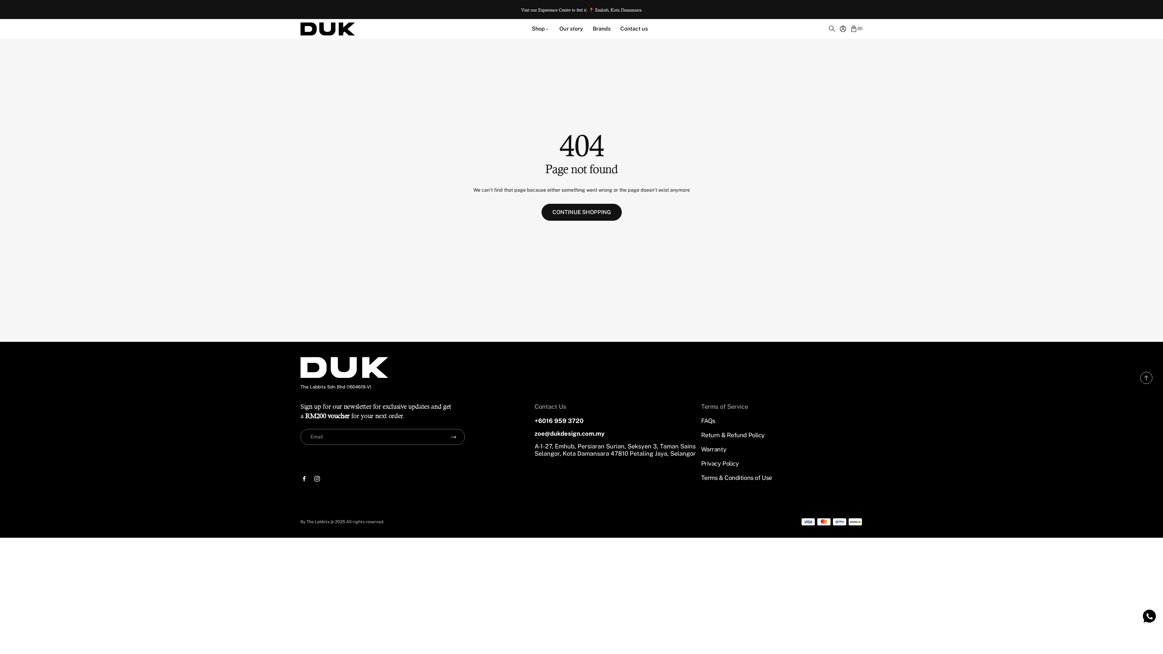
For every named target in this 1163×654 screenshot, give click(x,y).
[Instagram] (317, 479)
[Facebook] (304, 478)
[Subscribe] (453, 437)
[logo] (327, 28)
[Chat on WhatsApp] (1149, 616)
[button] (832, 28)
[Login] (843, 28)
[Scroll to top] (1146, 382)
